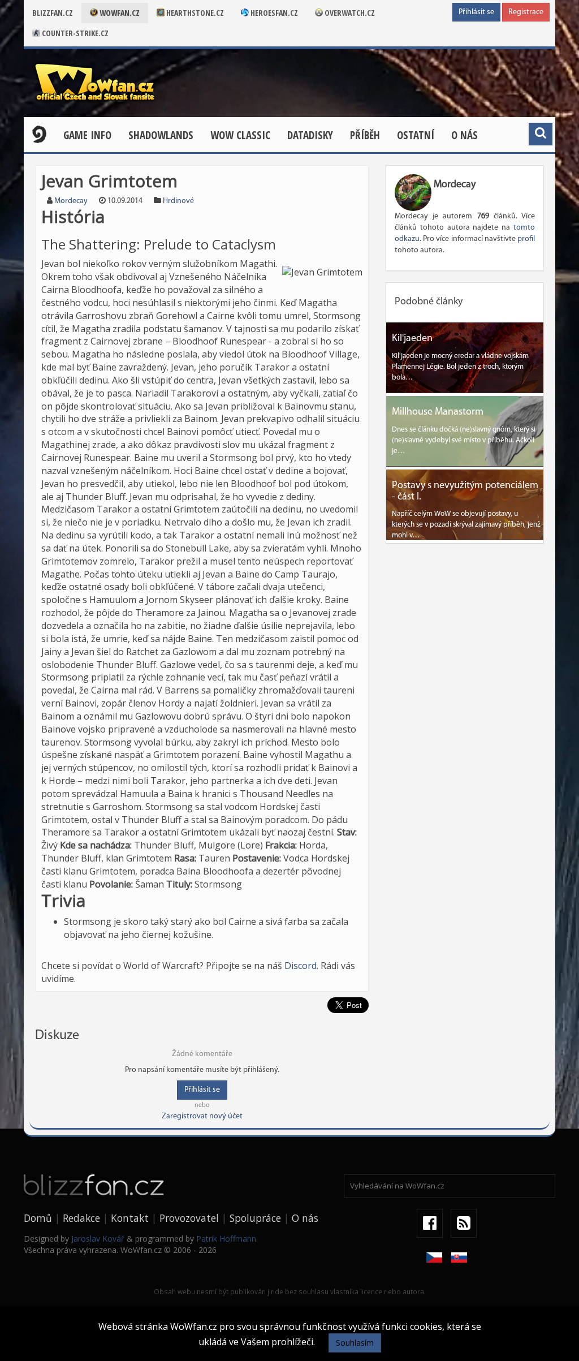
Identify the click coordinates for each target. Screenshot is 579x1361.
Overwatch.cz (349, 12)
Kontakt (130, 1218)
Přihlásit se (476, 12)
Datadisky (310, 135)
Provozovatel (189, 1218)
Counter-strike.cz (74, 33)
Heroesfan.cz (273, 12)
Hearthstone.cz (194, 12)
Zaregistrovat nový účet (202, 1116)
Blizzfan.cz (52, 12)
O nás (464, 135)
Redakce (81, 1218)
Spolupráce (255, 1218)
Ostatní (415, 135)
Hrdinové (178, 201)
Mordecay (71, 201)
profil (526, 239)
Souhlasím (355, 1342)
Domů (38, 1218)
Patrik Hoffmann (226, 1238)
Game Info (87, 135)
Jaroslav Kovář (97, 1238)
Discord (300, 965)
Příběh (365, 135)
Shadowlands (160, 135)
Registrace (525, 12)
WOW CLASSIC (240, 135)
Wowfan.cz (119, 12)
